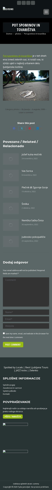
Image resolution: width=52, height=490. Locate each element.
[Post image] (11, 159)
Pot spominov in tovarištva (17, 55)
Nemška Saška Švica (32, 220)
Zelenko (33, 370)
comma (36, 484)
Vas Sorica (27, 171)
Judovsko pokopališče (33, 236)
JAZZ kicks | (22, 370)
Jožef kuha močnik (32, 154)
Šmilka (25, 203)
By (26, 109)
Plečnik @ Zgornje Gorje (35, 187)
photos (16, 109)
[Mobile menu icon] (46, 12)
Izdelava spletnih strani (22, 484)
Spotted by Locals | (14, 367)
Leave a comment (26, 112)
